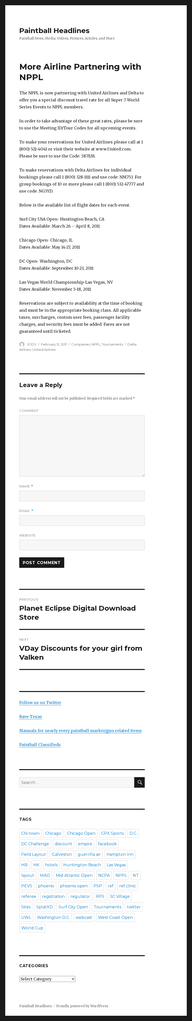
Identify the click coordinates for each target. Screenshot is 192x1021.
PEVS (26, 886)
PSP (98, 886)
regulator (80, 896)
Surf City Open (73, 907)
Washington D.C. (53, 917)
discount (63, 843)
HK (36, 865)
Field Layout (33, 854)
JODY (31, 344)
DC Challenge (35, 843)
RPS (100, 896)
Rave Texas (30, 716)
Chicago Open (81, 833)
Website (27, 535)
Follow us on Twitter (40, 702)
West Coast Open (115, 917)
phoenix (46, 886)
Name (26, 486)
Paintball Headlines (54, 30)
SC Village (120, 896)
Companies (80, 344)
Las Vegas (116, 865)
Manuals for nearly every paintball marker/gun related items (80, 730)
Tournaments (112, 344)
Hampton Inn (120, 854)
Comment (29, 411)
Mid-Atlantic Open (74, 875)
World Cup (32, 928)
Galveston (62, 854)
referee (28, 896)
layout (27, 875)
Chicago (53, 833)
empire (85, 843)
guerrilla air (89, 854)
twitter (134, 907)
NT (136, 875)
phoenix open (74, 886)
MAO (45, 875)
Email (26, 511)
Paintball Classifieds (40, 744)
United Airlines (44, 350)
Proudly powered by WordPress (82, 1006)
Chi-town (30, 833)
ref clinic (127, 886)
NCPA (104, 875)
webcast (84, 917)
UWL (26, 917)
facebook (107, 843)
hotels (51, 865)
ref (111, 886)
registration (53, 896)
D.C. (133, 833)
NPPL (96, 344)
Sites (25, 907)
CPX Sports (112, 833)
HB (24, 865)
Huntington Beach (82, 865)
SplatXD (44, 907)
